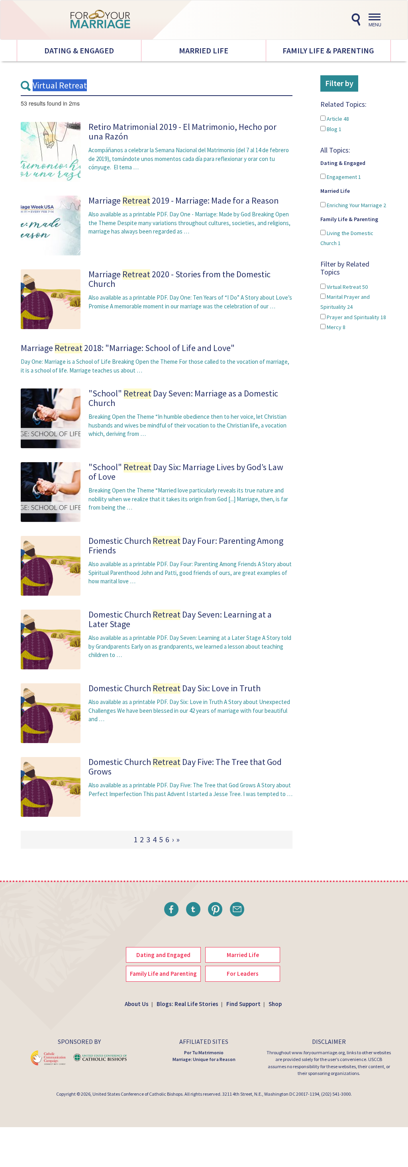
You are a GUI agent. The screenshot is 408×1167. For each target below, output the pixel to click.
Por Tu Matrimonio (204, 1052)
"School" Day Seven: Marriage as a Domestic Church (183, 398)
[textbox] (156, 85)
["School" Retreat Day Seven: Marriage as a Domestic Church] (50, 417)
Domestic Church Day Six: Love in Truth (174, 688)
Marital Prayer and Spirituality (345, 301)
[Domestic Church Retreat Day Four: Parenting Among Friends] (50, 565)
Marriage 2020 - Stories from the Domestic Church (179, 279)
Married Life (203, 50)
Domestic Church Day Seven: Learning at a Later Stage (180, 619)
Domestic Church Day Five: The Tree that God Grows (185, 766)
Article (337, 118)
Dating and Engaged (163, 955)
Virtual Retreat (347, 286)
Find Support (243, 1004)
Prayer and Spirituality (356, 317)
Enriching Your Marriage (356, 205)
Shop (275, 1004)
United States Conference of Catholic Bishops (137, 1094)
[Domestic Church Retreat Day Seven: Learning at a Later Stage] (50, 638)
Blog (333, 129)
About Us (137, 1004)
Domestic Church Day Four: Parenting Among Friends (185, 545)
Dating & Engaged (79, 50)
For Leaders (243, 973)
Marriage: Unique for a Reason (204, 1059)
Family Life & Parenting (328, 50)
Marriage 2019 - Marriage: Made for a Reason (183, 200)
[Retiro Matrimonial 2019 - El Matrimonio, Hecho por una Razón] (50, 151)
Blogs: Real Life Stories (187, 1004)
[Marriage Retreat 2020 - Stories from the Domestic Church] (50, 298)
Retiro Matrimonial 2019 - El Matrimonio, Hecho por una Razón (182, 131)
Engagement (343, 176)
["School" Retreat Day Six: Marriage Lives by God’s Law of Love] (50, 491)
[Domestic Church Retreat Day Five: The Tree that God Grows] (50, 786)
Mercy (335, 327)
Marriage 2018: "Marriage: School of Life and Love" (128, 347)
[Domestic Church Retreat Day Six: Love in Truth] (50, 712)
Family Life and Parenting (163, 973)
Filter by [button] (339, 83)
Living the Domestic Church (346, 238)
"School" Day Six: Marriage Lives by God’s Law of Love (185, 471)
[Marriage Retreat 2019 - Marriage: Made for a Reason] (50, 225)
